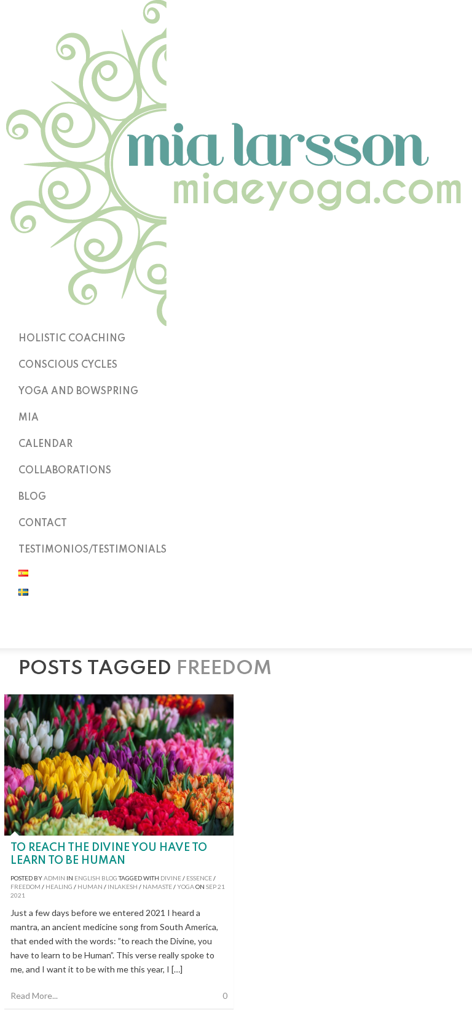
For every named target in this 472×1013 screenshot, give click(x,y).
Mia (28, 418)
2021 (17, 895)
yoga (185, 886)
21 (221, 886)
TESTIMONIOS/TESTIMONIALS (92, 550)
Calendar (45, 444)
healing (59, 886)
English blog (95, 878)
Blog (32, 497)
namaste (157, 886)
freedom (25, 886)
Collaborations (64, 471)
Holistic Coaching (71, 339)
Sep (211, 886)
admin (54, 878)
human (90, 886)
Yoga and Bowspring (78, 392)
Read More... (34, 995)
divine (170, 878)
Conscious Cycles (67, 365)
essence (199, 878)
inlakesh (123, 886)
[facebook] (236, 632)
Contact (42, 524)
